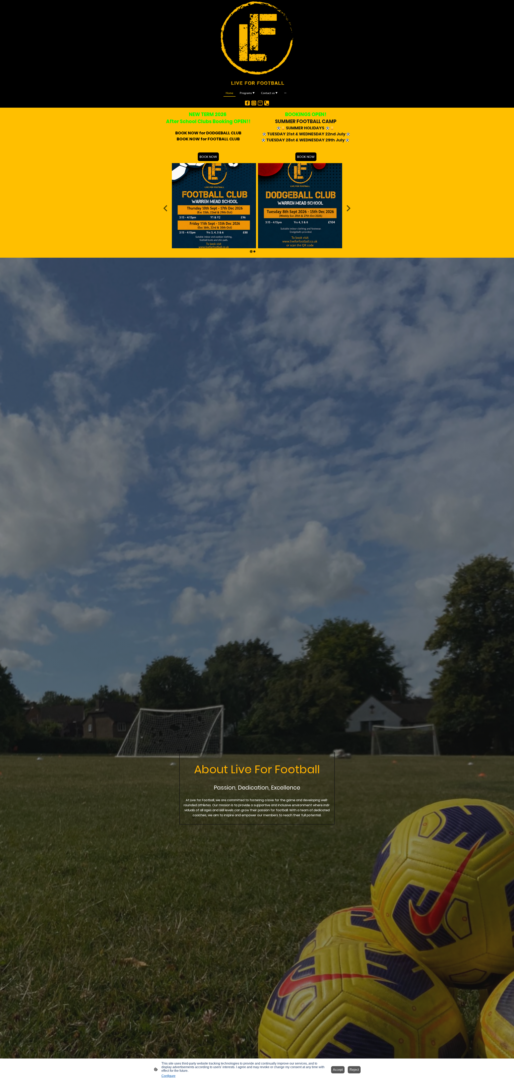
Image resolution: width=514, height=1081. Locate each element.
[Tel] (266, 103)
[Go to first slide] (348, 208)
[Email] (260, 103)
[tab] (251, 251)
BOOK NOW (208, 156)
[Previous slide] (165, 208)
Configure (168, 1076)
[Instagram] (253, 103)
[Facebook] (247, 103)
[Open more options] (285, 92)
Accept (338, 1069)
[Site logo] (257, 43)
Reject (354, 1069)
